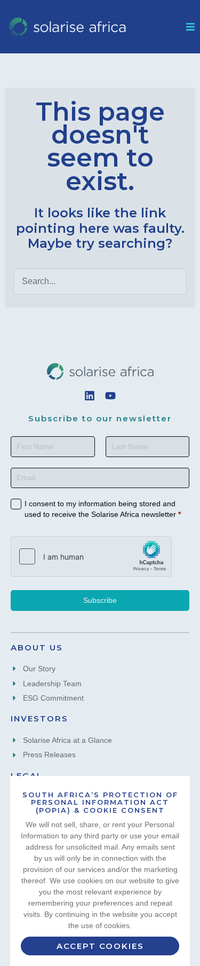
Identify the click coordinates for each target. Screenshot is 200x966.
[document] (100, 483)
